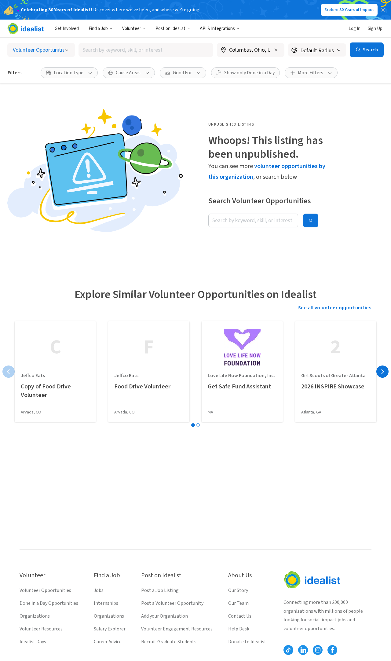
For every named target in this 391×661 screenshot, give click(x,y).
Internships (106, 603)
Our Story (238, 590)
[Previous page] (8, 371)
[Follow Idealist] (288, 650)
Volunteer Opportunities (45, 590)
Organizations (35, 616)
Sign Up (375, 28)
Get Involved (67, 28)
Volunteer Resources (41, 629)
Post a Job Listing (160, 590)
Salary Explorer (110, 629)
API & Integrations (217, 28)
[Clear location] (276, 50)
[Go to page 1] (193, 425)
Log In (354, 28)
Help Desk (238, 629)
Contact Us (239, 616)
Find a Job (98, 28)
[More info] (250, 50)
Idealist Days (33, 641)
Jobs (99, 590)
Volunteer (131, 28)
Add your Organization (164, 616)
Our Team (238, 603)
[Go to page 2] (198, 425)
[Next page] (382, 371)
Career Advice (108, 641)
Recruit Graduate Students (168, 641)
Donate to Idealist (247, 641)
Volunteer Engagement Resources (177, 629)
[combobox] (146, 50)
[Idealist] (25, 28)
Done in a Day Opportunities (49, 603)
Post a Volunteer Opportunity (172, 603)
